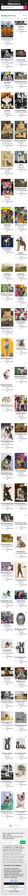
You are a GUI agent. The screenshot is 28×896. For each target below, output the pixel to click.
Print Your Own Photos (14, 1)
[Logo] (14, 4)
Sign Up (22, 842)
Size (18, 18)
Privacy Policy (14, 881)
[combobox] (12, 7)
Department (4, 18)
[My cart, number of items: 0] (26, 4)
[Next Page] (17, 826)
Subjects (12, 18)
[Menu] (2, 4)
